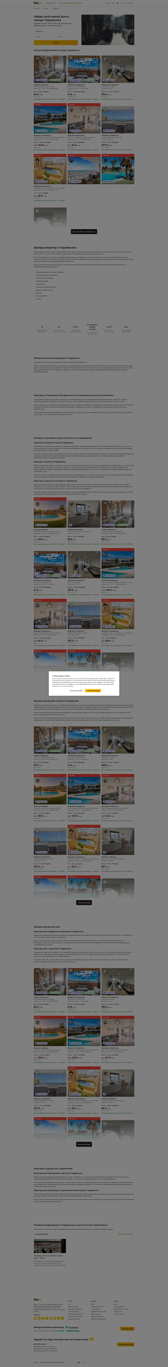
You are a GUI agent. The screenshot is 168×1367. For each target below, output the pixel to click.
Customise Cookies (76, 691)
